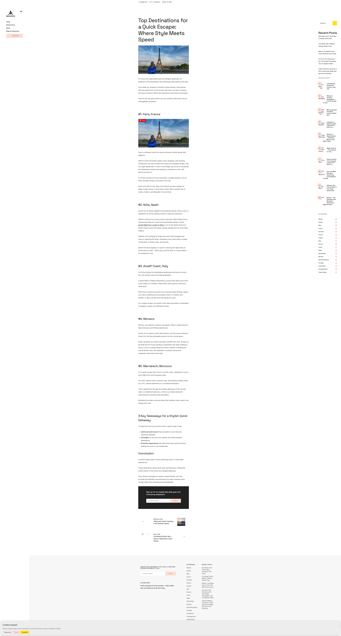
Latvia (320, 247)
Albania (320, 219)
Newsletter (15, 36)
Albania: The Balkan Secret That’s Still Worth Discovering (208, 585)
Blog (319, 225)
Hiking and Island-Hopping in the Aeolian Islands (163, 521)
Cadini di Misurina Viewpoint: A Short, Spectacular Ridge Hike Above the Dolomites (327, 71)
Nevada (320, 256)
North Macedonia (323, 260)
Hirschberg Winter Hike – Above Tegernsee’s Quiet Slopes (162, 538)
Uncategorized (143, 2)
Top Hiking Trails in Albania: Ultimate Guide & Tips (207, 578)
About (8, 28)
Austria (320, 222)
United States (322, 272)
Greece (320, 235)
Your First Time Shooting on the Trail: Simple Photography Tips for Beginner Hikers (327, 61)
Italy (319, 241)
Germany (321, 231)
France (320, 228)
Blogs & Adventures (12, 31)
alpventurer (157, 2)
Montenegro (322, 253)
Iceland (320, 238)
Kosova (320, 244)
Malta (320, 250)
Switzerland (321, 266)
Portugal (321, 263)
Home (8, 22)
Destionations (10, 25)
